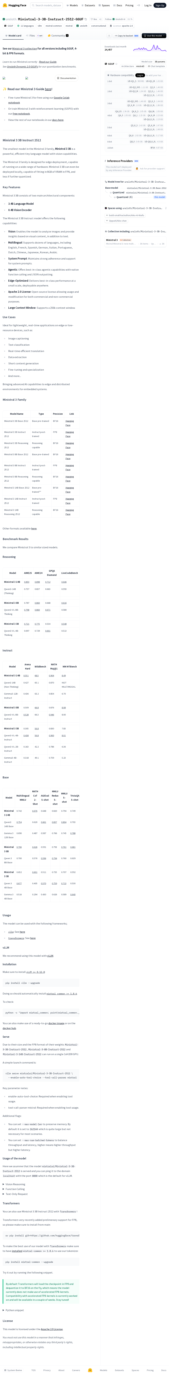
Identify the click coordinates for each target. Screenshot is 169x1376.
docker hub (9, 1028)
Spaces (106, 5)
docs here (58, 120)
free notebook (21, 113)
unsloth (11, 19)
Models (74, 5)
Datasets (90, 5)
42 (100, 19)
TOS (34, 1370)
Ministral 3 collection (24, 48)
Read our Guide (47, 62)
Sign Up (160, 5)
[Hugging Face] (90, 1370)
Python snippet (15, 1310)
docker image (56, 1023)
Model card (15, 35)
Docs (119, 5)
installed (17, 1251)
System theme (14, 1370)
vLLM (50, 956)
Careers (76, 1370)
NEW (136, 161)
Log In (148, 5)
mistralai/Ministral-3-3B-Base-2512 (146, 188)
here (48, 89)
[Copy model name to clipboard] (85, 19)
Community (59, 35)
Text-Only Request (17, 1194)
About (61, 1370)
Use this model (154, 35)
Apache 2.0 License (52, 1329)
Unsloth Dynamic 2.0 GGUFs (22, 66)
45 (131, 197)
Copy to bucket (128, 35)
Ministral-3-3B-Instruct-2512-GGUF (51, 19)
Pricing (129, 5)
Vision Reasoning (15, 1184)
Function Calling (15, 1189)
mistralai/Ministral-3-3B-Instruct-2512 (146, 192)
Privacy (47, 1370)
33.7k (130, 19)
